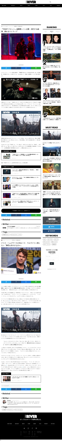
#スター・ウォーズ (47, 244)
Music (21, 5)
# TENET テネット (6, 234)
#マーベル (56, 239)
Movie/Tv (13, 5)
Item (51, 5)
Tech (44, 5)
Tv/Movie (20, 26)
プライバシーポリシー (25, 432)
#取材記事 (54, 244)
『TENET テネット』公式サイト (21, 210)
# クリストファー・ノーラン (16, 234)
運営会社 (32, 433)
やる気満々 (20, 367)
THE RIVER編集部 (5, 26)
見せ (5, 365)
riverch (37, 436)
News (15, 26)
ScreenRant (6, 300)
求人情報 (34, 433)
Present (58, 5)
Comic (36, 5)
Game (29, 5)
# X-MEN (4, 409)
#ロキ (44, 239)
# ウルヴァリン (10, 409)
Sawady (4, 240)
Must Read (4, 5)
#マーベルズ (50, 239)
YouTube (53, 423)
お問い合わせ (29, 432)
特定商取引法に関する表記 (39, 432)
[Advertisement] (31, 14)
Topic (13, 240)
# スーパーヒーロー (18, 409)
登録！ (51, 263)
